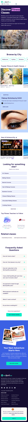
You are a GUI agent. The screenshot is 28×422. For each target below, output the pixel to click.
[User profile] (16, 4)
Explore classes (14, 363)
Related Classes (14, 404)
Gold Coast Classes (5, 404)
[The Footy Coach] (21, 220)
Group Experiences (15, 398)
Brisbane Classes (4, 398)
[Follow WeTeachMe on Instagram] (9, 388)
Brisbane (21, 59)
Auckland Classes (15, 395)
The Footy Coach (21, 225)
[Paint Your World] (7, 220)
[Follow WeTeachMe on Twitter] (4, 388)
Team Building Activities (7, 237)
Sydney (13, 59)
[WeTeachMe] (14, 2)
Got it (14, 418)
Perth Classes (4, 402)
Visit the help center (14, 314)
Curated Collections (15, 400)
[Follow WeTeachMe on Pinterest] (7, 388)
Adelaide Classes (4, 400)
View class (5, 106)
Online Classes (14, 396)
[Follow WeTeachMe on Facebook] (2, 388)
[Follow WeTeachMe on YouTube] (15, 388)
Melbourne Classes (5, 395)
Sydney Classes (4, 396)
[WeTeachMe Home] (14, 375)
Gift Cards (13, 402)
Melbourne (5, 59)
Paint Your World (7, 225)
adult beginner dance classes (20, 237)
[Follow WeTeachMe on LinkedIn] (12, 388)
